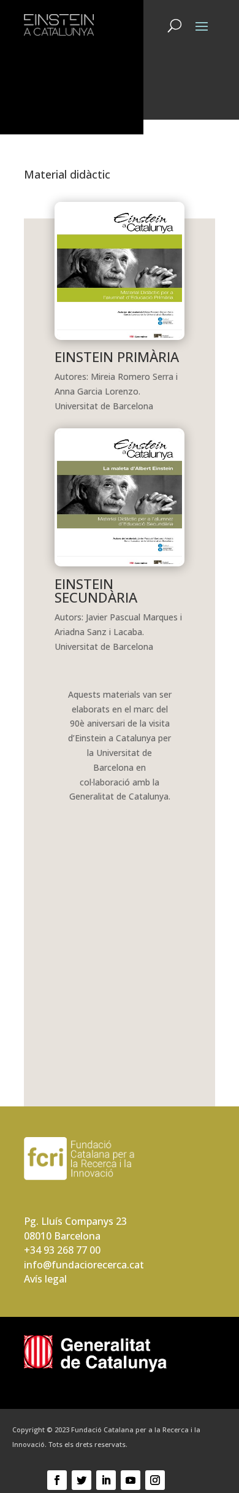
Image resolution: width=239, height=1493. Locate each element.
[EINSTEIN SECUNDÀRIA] (119, 563)
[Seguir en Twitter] (81, 1480)
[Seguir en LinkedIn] (106, 1480)
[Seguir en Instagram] (155, 1480)
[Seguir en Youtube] (130, 1480)
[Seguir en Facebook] (57, 1480)
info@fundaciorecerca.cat (84, 1264)
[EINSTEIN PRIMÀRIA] (119, 336)
